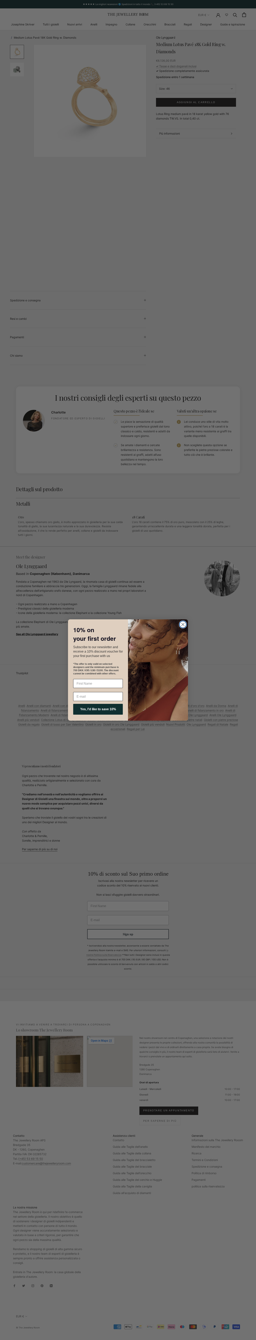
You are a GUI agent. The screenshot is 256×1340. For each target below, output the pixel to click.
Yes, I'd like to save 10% (98, 709)
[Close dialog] (182, 624)
